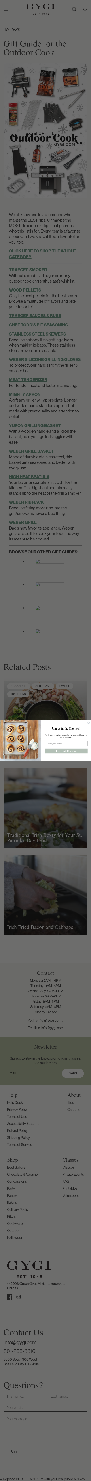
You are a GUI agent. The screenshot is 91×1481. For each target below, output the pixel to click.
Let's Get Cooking (66, 750)
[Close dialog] (88, 722)
